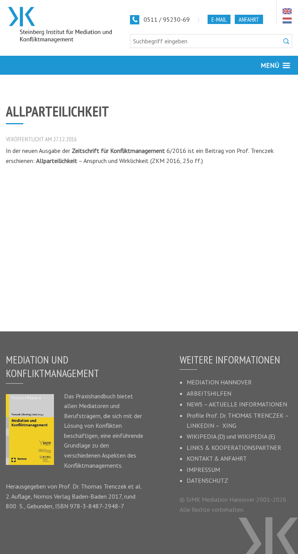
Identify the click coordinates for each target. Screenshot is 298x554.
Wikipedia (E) (256, 436)
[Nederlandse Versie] (287, 20)
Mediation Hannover (219, 382)
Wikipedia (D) (206, 436)
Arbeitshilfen (209, 393)
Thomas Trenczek (103, 486)
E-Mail (219, 19)
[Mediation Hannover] (62, 25)
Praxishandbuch (96, 396)
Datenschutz (207, 480)
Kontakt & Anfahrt (217, 458)
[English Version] (287, 11)
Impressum (203, 469)
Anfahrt (249, 19)
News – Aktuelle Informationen (237, 404)
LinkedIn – (204, 425)
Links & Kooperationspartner (234, 447)
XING (229, 425)
